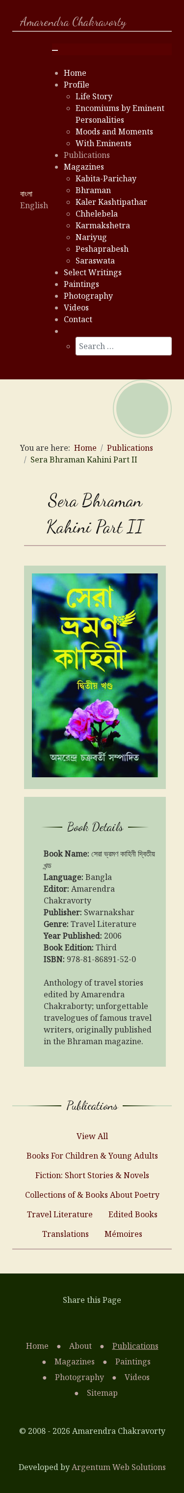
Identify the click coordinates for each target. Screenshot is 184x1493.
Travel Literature (60, 1214)
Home (37, 1345)
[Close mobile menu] (55, 50)
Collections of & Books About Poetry (92, 1194)
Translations (65, 1234)
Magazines (74, 1361)
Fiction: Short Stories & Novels (92, 1175)
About (80, 1345)
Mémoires (123, 1234)
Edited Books (133, 1214)
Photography (79, 1377)
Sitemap (102, 1392)
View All (92, 1136)
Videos (137, 1377)
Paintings (133, 1361)
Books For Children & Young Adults (92, 1155)
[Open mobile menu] (55, 38)
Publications (135, 1345)
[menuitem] (75, 72)
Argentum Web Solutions (119, 1467)
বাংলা (26, 193)
